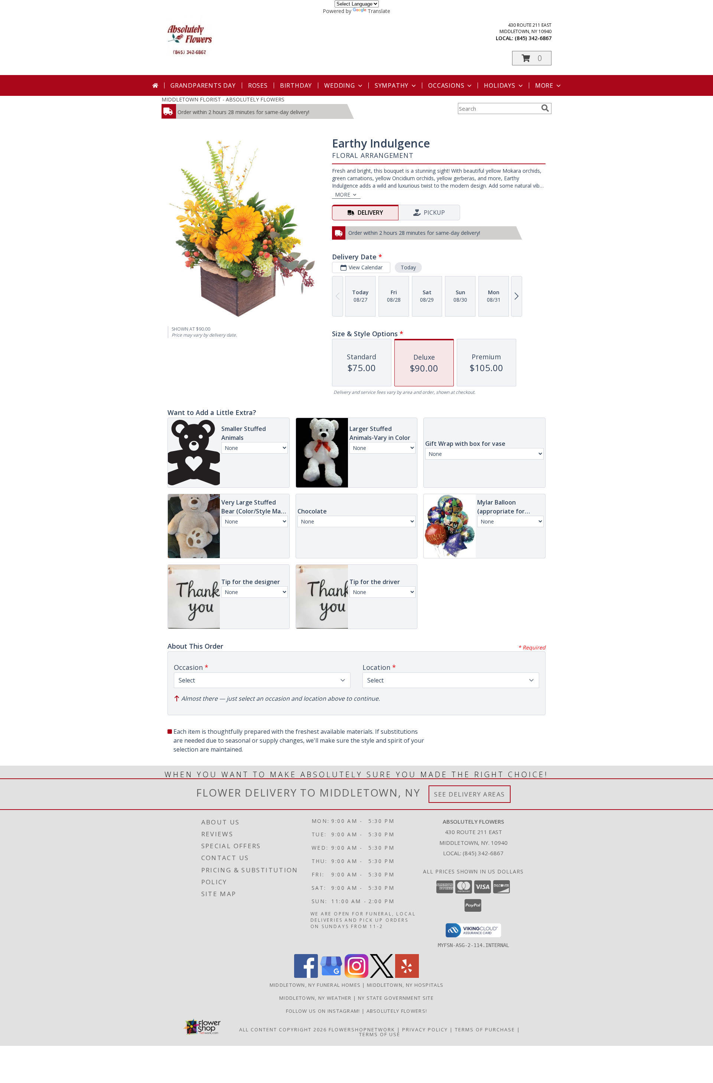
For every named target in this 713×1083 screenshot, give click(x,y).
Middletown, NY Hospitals (405, 985)
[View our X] (382, 975)
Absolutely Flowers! (397, 1011)
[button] (531, 58)
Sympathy (391, 85)
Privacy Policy (425, 1029)
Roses (258, 85)
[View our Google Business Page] (331, 975)
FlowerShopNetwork (362, 1029)
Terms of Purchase (485, 1029)
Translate (379, 10)
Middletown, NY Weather (315, 998)
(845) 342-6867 (533, 38)
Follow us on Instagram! (324, 1011)
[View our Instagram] (356, 975)
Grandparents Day (203, 85)
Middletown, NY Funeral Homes (315, 985)
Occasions (446, 85)
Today (408, 267)
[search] (545, 108)
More (544, 85)
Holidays (499, 85)
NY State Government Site (396, 998)
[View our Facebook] (306, 975)
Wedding (339, 85)
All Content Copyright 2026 (283, 1029)
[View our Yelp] (407, 975)
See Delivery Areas (469, 794)
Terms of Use (379, 1034)
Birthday (296, 85)
